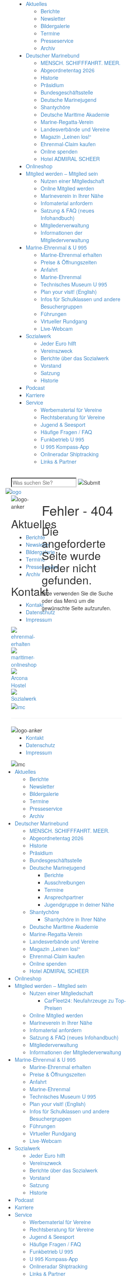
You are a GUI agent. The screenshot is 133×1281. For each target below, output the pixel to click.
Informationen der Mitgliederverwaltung (65, 236)
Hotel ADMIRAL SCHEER (70, 158)
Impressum (39, 619)
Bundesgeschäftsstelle (67, 92)
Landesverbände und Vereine (75, 129)
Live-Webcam (57, 328)
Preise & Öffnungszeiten (69, 262)
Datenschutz (40, 745)
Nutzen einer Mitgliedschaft (72, 181)
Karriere (35, 395)
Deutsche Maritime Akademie (75, 114)
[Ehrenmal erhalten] (23, 636)
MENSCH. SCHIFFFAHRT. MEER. (80, 62)
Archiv (48, 48)
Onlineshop (39, 166)
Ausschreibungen (64, 882)
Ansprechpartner (63, 897)
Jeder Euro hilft (58, 343)
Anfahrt (49, 269)
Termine (50, 33)
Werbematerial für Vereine (71, 409)
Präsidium (52, 85)
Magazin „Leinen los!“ (66, 136)
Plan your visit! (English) (69, 291)
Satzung (50, 373)
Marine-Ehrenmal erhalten (71, 254)
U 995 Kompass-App (65, 446)
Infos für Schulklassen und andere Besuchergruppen (80, 302)
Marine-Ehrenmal (61, 277)
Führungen (53, 313)
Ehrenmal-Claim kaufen (68, 144)
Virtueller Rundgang (64, 321)
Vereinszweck (56, 350)
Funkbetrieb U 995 (62, 439)
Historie (49, 77)
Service (34, 402)
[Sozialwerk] (23, 694)
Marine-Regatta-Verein (67, 122)
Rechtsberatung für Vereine (73, 417)
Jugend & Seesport (63, 424)
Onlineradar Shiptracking (70, 454)
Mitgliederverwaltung (65, 225)
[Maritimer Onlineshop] (24, 657)
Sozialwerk (38, 336)
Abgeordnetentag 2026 (68, 70)
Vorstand (51, 365)
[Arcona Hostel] (21, 677)
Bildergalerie (55, 26)
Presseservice (57, 40)
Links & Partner (58, 461)
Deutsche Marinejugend (68, 99)
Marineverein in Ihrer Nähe (72, 195)
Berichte (50, 11)
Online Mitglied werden (67, 188)
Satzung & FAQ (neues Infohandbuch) (67, 214)
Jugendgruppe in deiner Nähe (79, 904)
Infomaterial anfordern (67, 203)
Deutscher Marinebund (52, 55)
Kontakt (35, 604)
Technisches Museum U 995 (74, 284)
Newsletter (53, 18)
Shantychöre (55, 107)
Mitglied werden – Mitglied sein (62, 173)
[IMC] (18, 706)
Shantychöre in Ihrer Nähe (75, 919)
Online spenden (59, 151)
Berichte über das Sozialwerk (75, 358)
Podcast (35, 387)
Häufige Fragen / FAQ (66, 432)
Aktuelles (36, 3)
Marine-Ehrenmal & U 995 (56, 247)
